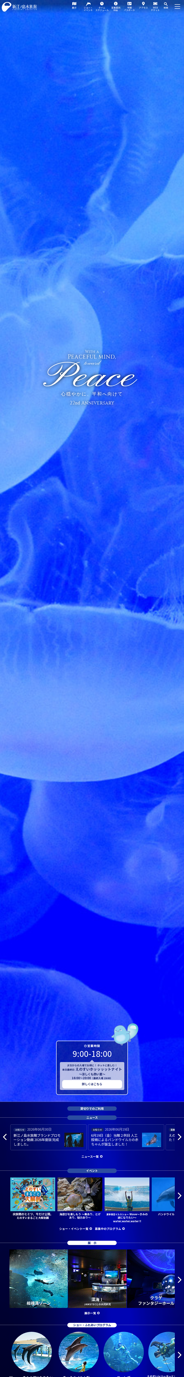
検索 (166, 7)
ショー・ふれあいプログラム (92, 1325)
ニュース (92, 1118)
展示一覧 (90, 1313)
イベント (92, 1170)
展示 (74, 7)
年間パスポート (129, 9)
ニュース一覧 (90, 1156)
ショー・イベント (88, 9)
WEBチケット (155, 9)
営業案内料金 (115, 9)
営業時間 (93, 1046)
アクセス (143, 7)
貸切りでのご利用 (92, 1108)
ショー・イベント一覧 (73, 1228)
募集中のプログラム (108, 1228)
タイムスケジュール (102, 9)
